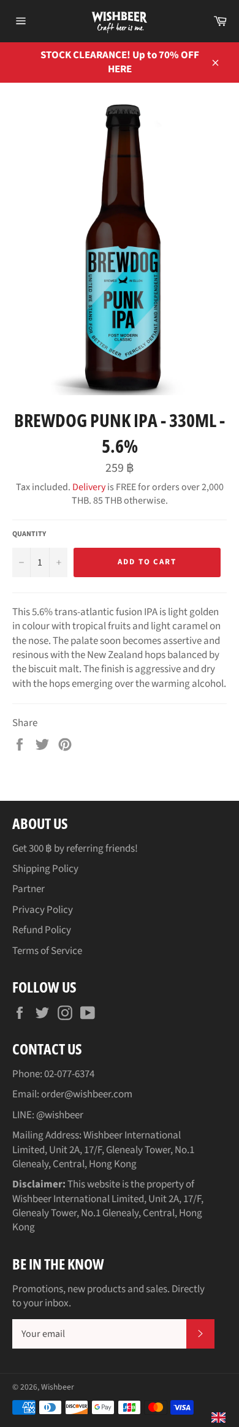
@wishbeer (59, 1115)
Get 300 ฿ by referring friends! (75, 848)
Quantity (29, 534)
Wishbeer (57, 1387)
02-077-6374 (69, 1074)
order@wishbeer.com (86, 1094)
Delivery (88, 487)
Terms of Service (47, 951)
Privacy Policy (42, 910)
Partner (28, 889)
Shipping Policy (45, 868)
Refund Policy (41, 930)
